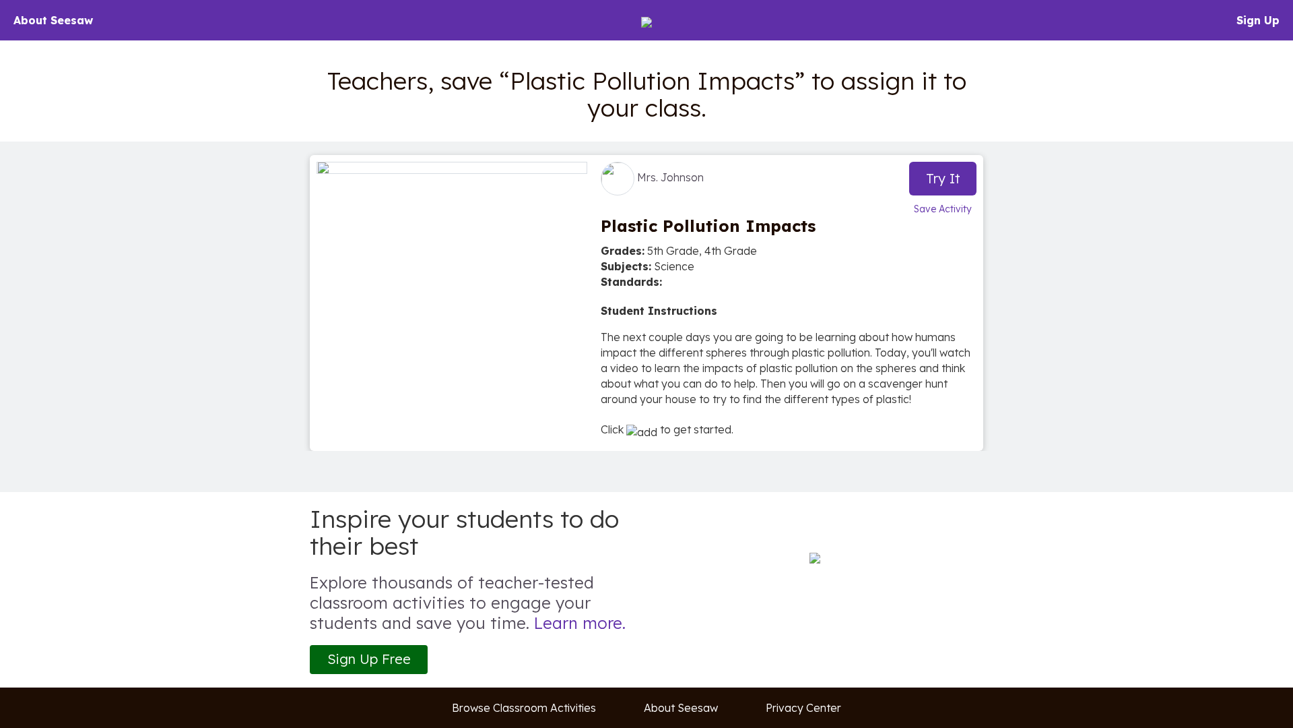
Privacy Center (803, 708)
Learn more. (580, 623)
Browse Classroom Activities (524, 708)
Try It (943, 178)
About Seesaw (53, 20)
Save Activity (943, 209)
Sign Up (1258, 20)
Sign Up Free (369, 658)
